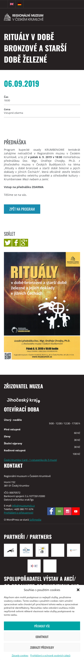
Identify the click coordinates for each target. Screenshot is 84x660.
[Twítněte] (8, 243)
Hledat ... (4, 4)
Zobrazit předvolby (42, 647)
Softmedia (35, 519)
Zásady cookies (20, 655)
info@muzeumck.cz (23, 505)
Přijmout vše (42, 626)
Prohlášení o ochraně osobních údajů (50, 655)
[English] (12, 4)
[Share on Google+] (24, 243)
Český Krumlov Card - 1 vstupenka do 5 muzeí (30, 460)
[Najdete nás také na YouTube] (76, 511)
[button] (78, 590)
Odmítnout (42, 637)
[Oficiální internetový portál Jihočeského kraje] (42, 400)
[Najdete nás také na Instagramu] (67, 511)
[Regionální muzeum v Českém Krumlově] (30, 17)
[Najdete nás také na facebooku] (51, 511)
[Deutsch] (19, 4)
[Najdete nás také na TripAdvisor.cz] (59, 511)
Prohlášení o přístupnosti (18, 512)
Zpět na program (22, 209)
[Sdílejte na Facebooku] (16, 243)
